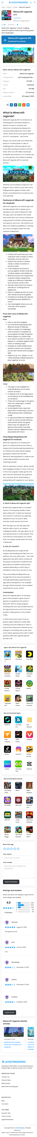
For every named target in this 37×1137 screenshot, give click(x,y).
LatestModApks (19, 1128)
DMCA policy (6, 1083)
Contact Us (5, 1077)
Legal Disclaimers (7, 1120)
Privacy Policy (6, 1080)
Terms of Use (6, 1116)
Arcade (15, 7)
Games (9, 7)
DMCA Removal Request (10, 1087)
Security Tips (6, 1113)
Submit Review (11, 882)
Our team (5, 1104)
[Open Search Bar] (35, 2)
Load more (9, 1012)
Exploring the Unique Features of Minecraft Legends (13, 1044)
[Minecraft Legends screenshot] (18, 55)
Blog (3, 1101)
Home (3, 7)
